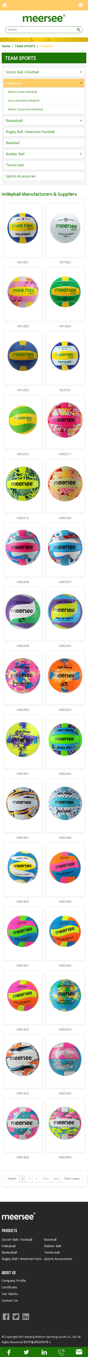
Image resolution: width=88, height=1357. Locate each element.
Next (45, 1178)
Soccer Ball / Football (22, 72)
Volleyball (13, 83)
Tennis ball (14, 165)
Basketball (14, 120)
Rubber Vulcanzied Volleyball (25, 109)
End (56, 1178)
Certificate (9, 1287)
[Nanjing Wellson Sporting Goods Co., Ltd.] (44, 20)
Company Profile (14, 1280)
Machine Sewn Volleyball (22, 92)
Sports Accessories (21, 176)
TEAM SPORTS (25, 46)
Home (6, 46)
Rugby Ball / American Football (30, 131)
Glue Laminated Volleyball (23, 100)
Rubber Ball (15, 154)
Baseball (12, 142)
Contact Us (10, 1300)
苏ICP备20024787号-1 (37, 1342)
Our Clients (10, 1294)
